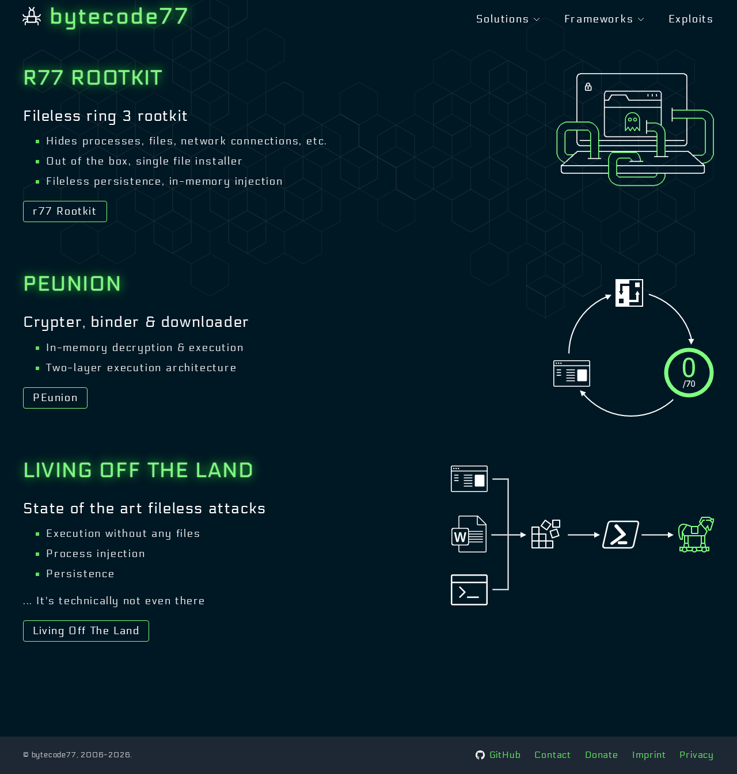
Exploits (691, 19)
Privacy (696, 754)
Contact (552, 754)
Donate (601, 754)
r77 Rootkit (65, 211)
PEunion (55, 397)
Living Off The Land (86, 630)
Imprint (649, 754)
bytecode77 (120, 16)
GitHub (505, 754)
